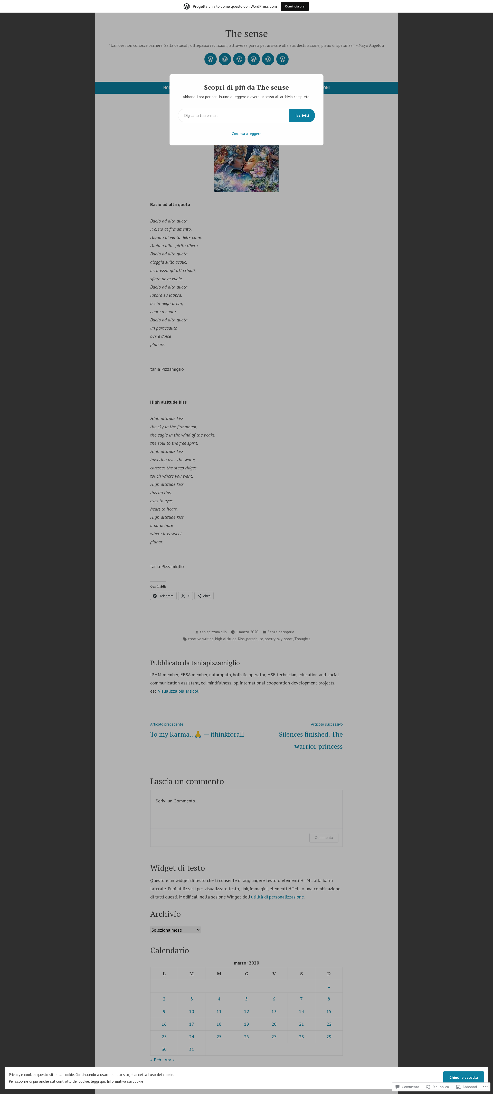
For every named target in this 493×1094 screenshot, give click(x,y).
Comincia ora (295, 6)
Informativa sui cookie (125, 1081)
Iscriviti (302, 115)
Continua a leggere (246, 133)
